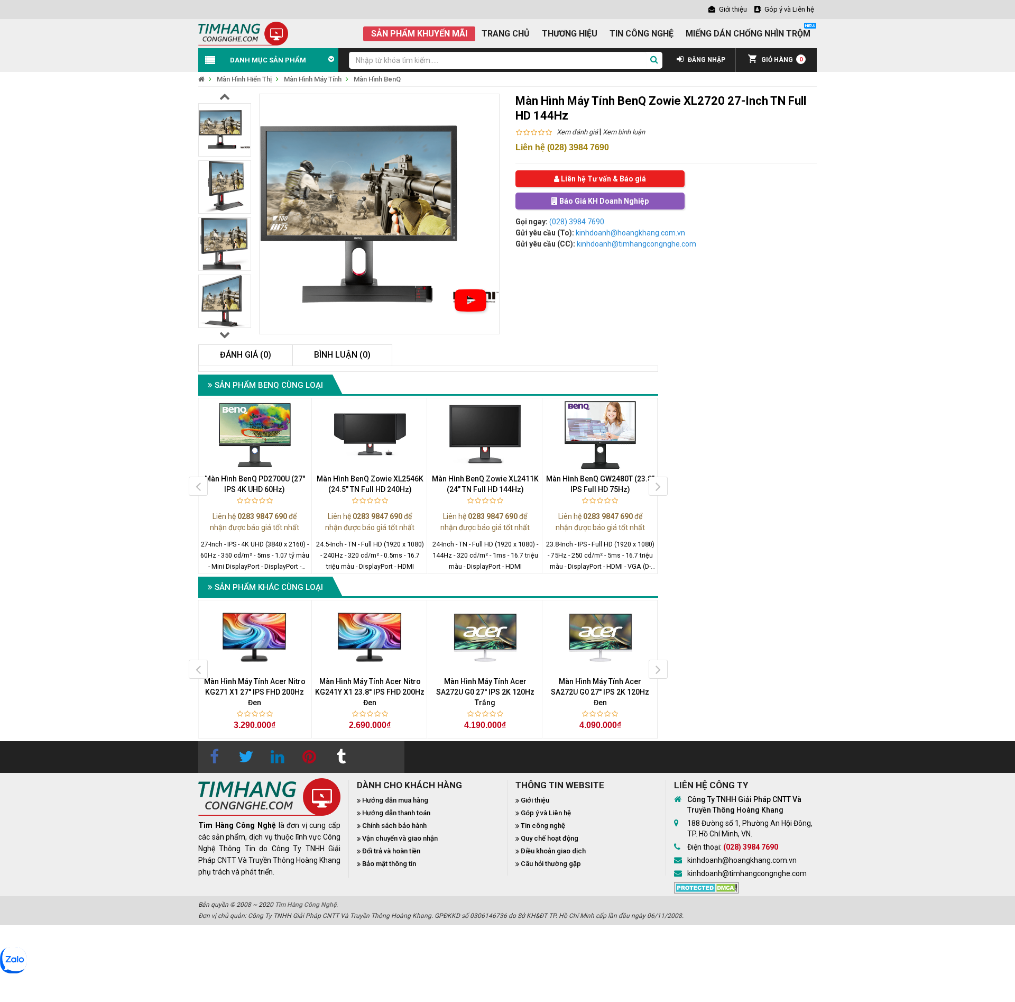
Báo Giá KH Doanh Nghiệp (603, 201)
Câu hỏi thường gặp (551, 864)
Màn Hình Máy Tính (313, 79)
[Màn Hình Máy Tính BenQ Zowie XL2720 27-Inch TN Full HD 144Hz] (470, 300)
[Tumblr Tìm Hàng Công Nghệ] (341, 757)
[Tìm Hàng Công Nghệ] (243, 33)
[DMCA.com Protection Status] (706, 886)
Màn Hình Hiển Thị (244, 79)
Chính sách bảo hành (394, 826)
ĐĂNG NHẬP (705, 59)
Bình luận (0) (342, 355)
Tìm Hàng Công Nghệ (305, 904)
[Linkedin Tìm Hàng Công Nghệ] (277, 757)
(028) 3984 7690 (576, 221)
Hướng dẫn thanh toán (396, 813)
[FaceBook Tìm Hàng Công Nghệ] (214, 757)
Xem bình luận (624, 132)
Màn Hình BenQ (377, 79)
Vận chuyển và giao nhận (400, 838)
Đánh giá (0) (245, 355)
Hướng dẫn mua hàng (395, 800)
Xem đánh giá (577, 132)
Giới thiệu (535, 800)
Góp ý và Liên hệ (546, 813)
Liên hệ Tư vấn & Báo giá (602, 179)
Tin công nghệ (543, 826)
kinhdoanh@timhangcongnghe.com (636, 244)
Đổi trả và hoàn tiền (391, 851)
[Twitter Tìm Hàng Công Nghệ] (246, 757)
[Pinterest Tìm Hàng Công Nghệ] (309, 757)
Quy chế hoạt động (549, 838)
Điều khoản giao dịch (553, 851)
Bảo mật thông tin (389, 864)
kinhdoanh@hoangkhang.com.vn (630, 233)
